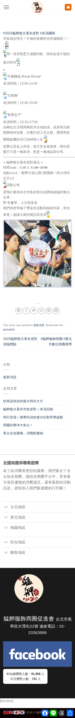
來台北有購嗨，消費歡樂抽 (23, 433)
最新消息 (9, 377)
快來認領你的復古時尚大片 (23, 401)
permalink (9, 329)
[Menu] (6, 7)
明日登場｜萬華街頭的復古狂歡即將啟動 (33, 417)
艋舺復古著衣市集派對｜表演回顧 (28, 409)
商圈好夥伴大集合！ (18, 425)
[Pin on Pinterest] (48, 310)
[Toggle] (6, 507)
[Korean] (22, 712)
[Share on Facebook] (26, 310)
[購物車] (68, 7)
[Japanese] (16, 712)
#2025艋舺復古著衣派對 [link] (21, 33)
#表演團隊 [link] (47, 33)
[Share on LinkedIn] (56, 310)
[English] (11, 712)
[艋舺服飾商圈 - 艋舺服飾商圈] (37, 7)
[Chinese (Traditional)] (6, 712)
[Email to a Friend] (41, 310)
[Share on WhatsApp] (18, 310)
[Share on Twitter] (33, 310)
